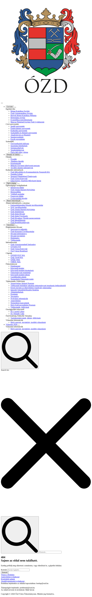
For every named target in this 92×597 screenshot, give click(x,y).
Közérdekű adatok (8, 579)
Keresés (4, 570)
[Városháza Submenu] (16, 225)
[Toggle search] (20, 350)
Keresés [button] (5, 572)
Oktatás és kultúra (13, 155)
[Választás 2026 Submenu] (19, 325)
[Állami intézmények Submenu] (23, 201)
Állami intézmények (13, 201)
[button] (46, 443)
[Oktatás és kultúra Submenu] (22, 155)
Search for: (5, 370)
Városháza (10, 225)
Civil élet (10, 107)
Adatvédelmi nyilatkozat (10, 577)
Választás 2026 (12, 324)
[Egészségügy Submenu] (19, 183)
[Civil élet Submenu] (15, 107)
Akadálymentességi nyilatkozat (12, 581)
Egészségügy (11, 183)
